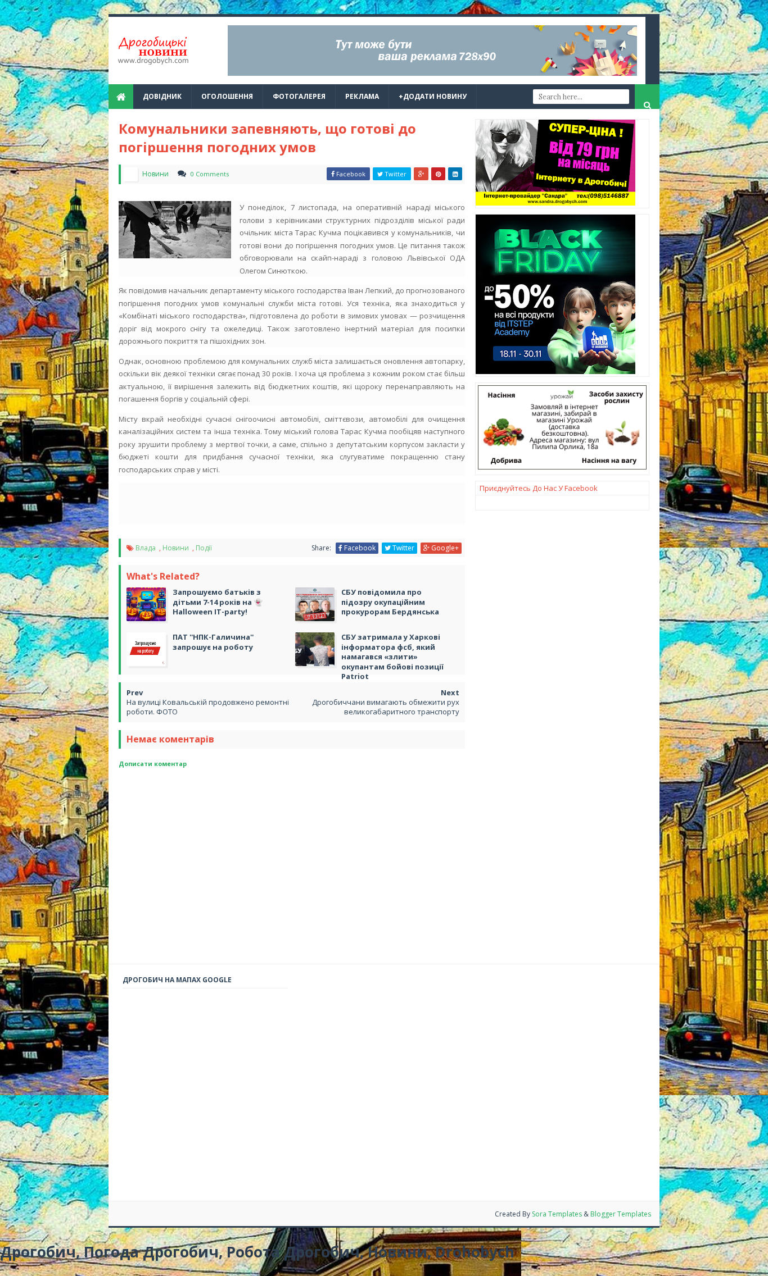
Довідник (162, 96)
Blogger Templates (620, 1214)
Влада (146, 548)
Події (204, 548)
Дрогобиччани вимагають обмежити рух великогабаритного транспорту (385, 707)
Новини (176, 548)
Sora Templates (557, 1214)
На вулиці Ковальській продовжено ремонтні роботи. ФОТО (208, 707)
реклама (362, 96)
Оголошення (227, 96)
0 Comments (210, 174)
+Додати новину (433, 96)
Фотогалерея (299, 96)
